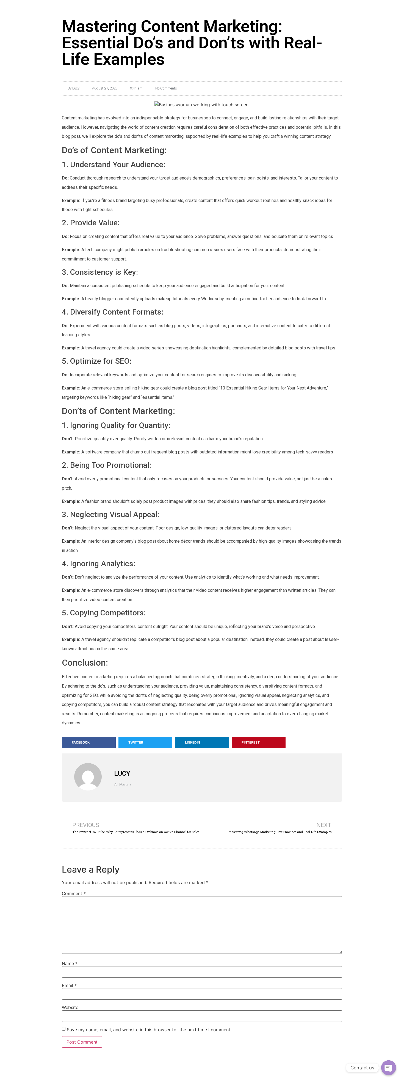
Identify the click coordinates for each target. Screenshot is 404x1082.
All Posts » (123, 785)
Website (70, 1007)
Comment (74, 893)
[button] (89, 742)
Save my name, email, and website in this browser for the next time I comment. (149, 1029)
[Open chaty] (388, 1067)
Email (69, 985)
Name (70, 963)
